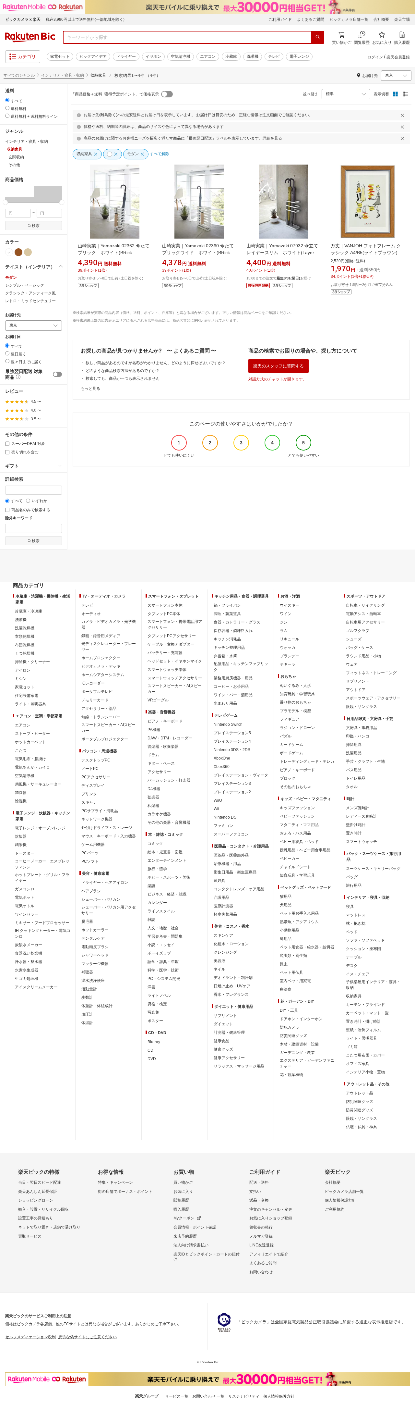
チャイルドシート (295, 867)
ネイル (219, 969)
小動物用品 (289, 930)
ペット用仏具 (291, 972)
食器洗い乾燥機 (28, 953)
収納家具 (354, 996)
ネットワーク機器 (97, 819)
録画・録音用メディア (100, 636)
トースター (24, 853)
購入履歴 (181, 1209)
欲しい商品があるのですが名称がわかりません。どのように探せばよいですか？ (156, 363)
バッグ (352, 877)
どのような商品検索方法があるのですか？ (123, 370)
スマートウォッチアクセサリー (175, 678)
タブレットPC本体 (164, 614)
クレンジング (225, 952)
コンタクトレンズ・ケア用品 (239, 889)
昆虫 (284, 964)
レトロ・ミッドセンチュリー (30, 301)
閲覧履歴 (181, 1200)
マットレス (355, 915)
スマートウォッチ (361, 841)
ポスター (155, 1021)
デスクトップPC (95, 760)
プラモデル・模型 (295, 711)
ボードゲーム (291, 753)
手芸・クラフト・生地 (365, 761)
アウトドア (355, 689)
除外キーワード (18, 518)
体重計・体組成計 (97, 1006)
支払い (255, 1191)
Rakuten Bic (30, 37)
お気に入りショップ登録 (270, 1218)
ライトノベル (159, 995)
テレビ (274, 56)
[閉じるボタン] (403, 115)
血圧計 (87, 1014)
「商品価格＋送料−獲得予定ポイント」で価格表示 (115, 94)
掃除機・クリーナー (32, 662)
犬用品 (285, 905)
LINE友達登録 (261, 1245)
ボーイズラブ (159, 953)
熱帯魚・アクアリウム (299, 922)
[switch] (57, 374)
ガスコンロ (24, 889)
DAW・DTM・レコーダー (170, 738)
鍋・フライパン (227, 605)
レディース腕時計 (361, 816)
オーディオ (91, 614)
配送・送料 (259, 1182)
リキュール (289, 639)
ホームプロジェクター (100, 658)
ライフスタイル (161, 911)
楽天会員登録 (398, 57)
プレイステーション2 (232, 792)
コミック (155, 843)
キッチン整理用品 (229, 647)
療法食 (285, 989)
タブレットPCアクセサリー (172, 636)
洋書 (151, 987)
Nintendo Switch (228, 724)
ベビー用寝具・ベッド (299, 841)
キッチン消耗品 (227, 639)
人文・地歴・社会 (163, 928)
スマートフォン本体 (165, 605)
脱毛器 (87, 921)
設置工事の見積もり (35, 1218)
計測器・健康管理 (229, 1032)
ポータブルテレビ (97, 691)
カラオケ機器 (159, 814)
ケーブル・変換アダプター (171, 644)
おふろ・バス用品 (295, 833)
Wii (216, 809)
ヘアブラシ (91, 891)
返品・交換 (259, 1200)
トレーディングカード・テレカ (307, 761)
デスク (352, 965)
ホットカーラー (95, 930)
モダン (11, 277)
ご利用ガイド (280, 19)
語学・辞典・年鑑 (163, 961)
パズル (285, 736)
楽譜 (151, 886)
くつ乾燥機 (24, 653)
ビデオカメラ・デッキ (100, 666)
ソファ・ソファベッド (365, 940)
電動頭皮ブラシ (95, 947)
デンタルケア (93, 938)
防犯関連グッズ (359, 1101)
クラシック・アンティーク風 (30, 293)
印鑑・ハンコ (357, 736)
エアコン (208, 56)
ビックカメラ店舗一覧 (348, 19)
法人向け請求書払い (190, 1245)
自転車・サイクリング (365, 605)
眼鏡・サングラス (361, 706)
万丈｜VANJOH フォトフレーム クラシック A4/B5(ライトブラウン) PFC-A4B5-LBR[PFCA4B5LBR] (366, 252)
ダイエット (223, 1024)
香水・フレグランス (231, 994)
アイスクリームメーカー (36, 987)
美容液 (219, 961)
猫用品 (285, 896)
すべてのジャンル (19, 75)
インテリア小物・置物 (365, 1072)
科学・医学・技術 (163, 970)
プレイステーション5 (232, 733)
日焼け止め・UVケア (232, 986)
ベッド (352, 932)
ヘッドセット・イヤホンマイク (175, 661)
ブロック (287, 778)
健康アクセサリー (229, 1058)
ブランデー (289, 656)
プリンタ (89, 794)
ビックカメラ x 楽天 (23, 19)
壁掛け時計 (355, 824)
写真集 (153, 1012)
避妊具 (219, 880)
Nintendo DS (225, 817)
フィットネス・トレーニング (371, 673)
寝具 (350, 906)
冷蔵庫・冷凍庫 (28, 611)
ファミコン (223, 825)
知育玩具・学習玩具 (297, 694)
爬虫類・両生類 (293, 955)
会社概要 (381, 19)
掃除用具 (354, 744)
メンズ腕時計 (357, 808)
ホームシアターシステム (102, 675)
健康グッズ (223, 1049)
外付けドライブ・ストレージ (106, 827)
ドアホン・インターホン (301, 1019)
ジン (284, 622)
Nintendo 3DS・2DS (232, 750)
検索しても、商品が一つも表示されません (123, 378)
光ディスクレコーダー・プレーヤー (108, 646)
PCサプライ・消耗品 (99, 811)
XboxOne (222, 758)
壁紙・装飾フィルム (363, 1030)
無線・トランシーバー (100, 717)
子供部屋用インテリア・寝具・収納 (373, 985)
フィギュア (289, 719)
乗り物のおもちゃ (295, 702)
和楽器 (153, 805)
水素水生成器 (26, 970)
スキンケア (223, 935)
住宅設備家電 (26, 695)
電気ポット (24, 897)
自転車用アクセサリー (365, 622)
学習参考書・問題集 (165, 936)
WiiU (218, 800)
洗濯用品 (354, 753)
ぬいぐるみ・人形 (295, 685)
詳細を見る (272, 138)
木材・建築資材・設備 (299, 1044)
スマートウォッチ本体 (167, 669)
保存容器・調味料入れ (233, 630)
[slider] (5, 202)
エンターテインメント (167, 860)
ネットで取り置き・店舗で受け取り (49, 1227)
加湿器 (21, 792)
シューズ (354, 639)
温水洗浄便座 (93, 980)
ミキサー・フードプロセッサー (42, 923)
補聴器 (87, 972)
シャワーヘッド (95, 955)
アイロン (22, 670)
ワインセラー (26, 914)
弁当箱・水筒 (225, 656)
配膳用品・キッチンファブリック (241, 667)
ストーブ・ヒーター (32, 733)
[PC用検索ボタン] (317, 37)
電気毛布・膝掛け (30, 759)
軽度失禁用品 (225, 914)
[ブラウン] (18, 252)
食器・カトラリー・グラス (237, 622)
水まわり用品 (225, 703)
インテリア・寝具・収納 (62, 75)
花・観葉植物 (291, 1074)
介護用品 (221, 897)
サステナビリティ (243, 1396)
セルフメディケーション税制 (30, 1337)
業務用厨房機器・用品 (233, 678)
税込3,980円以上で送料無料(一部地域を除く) (85, 19)
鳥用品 (285, 938)
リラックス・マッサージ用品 (239, 1066)
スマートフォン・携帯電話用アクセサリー (175, 624)
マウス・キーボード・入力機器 (108, 836)
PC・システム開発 (164, 978)
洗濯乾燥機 (24, 628)
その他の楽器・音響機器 (169, 822)
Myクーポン (183, 1218)
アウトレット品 (359, 1093)
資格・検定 (157, 1004)
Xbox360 (222, 766)
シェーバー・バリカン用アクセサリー (108, 910)
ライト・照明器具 (30, 704)
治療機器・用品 (227, 863)
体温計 (87, 1022)
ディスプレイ (93, 785)
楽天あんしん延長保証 (37, 1191)
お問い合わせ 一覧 (208, 1396)
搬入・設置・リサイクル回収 (43, 1209)
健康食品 (221, 1041)
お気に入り (183, 1191)
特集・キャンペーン (115, 1182)
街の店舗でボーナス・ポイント (125, 1191)
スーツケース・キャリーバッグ (373, 868)
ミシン (21, 678)
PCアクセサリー (95, 777)
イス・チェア (357, 974)
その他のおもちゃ (295, 787)
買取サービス (30, 1236)
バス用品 (354, 770)
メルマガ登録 (261, 1236)
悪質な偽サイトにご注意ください (87, 1337)
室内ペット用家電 (295, 981)
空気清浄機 (180, 56)
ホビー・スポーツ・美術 (169, 877)
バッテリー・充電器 (165, 652)
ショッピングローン (35, 1200)
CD (150, 1050)
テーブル (354, 957)
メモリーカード (95, 700)
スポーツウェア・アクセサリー (373, 698)
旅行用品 (354, 885)
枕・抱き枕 (355, 923)
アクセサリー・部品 (98, 708)
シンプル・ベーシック (24, 285)
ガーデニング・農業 (297, 1052)
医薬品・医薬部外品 (231, 855)
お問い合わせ (261, 1272)
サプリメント (225, 1015)
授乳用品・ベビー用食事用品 (305, 850)
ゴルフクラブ (357, 630)
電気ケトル (24, 906)
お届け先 (13, 315)
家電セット (60, 56)
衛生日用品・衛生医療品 (235, 872)
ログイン (375, 57)
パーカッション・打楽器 (169, 780)
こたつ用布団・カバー (365, 1055)
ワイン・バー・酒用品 (233, 695)
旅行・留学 (157, 869)
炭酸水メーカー (28, 945)
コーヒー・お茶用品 (231, 686)
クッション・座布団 (363, 948)
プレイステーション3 (232, 783)
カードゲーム (291, 744)
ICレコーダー (93, 683)
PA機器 (154, 729)
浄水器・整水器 (28, 961)
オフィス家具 (357, 1063)
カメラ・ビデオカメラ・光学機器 (108, 624)
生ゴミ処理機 (26, 978)
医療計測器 (223, 906)
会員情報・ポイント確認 (194, 1227)
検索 (36, 225)
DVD (152, 1059)
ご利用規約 (334, 1209)
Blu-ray (154, 1042)
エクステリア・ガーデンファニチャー (307, 1063)
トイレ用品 (355, 778)
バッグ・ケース (359, 647)
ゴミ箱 (352, 1047)
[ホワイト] (9, 252)
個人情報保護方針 (340, 1200)
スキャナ (89, 802)
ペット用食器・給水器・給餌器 (307, 947)
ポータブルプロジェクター (104, 739)
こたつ (21, 750)
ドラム (153, 755)
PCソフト (90, 861)
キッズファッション (297, 808)
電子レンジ (299, 56)
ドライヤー (126, 56)
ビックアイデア (93, 56)
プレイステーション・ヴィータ (241, 775)
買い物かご (183, 1182)
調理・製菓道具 (227, 614)
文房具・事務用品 (361, 727)
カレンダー (157, 902)
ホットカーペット (30, 742)
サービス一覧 (176, 1396)
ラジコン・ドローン (297, 727)
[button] (19, 194)
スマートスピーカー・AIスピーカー (108, 728)
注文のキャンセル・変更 (270, 1209)
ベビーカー (289, 858)
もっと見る (90, 388)
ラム (284, 630)
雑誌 (151, 919)
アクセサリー (159, 772)
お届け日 (13, 337)
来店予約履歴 (185, 1236)
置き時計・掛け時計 (363, 1021)
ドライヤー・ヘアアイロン (104, 882)
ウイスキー (289, 605)
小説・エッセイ (161, 945)
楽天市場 (402, 19)
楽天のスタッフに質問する (278, 366)
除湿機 (21, 801)
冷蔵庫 (231, 56)
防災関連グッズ (293, 1035)
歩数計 (87, 997)
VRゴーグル (158, 700)
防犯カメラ (289, 1027)
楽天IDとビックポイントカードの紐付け (206, 1257)
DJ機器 (154, 788)
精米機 (21, 845)
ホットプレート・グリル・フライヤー (42, 877)
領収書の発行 (261, 1227)
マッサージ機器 (95, 963)
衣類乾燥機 (24, 636)
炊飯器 (21, 836)
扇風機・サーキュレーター (38, 784)
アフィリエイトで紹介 (268, 1254)
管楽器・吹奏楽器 (163, 746)
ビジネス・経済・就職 (167, 894)
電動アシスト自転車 (363, 614)
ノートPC (90, 768)
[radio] (7, 100)
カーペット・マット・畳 (367, 1013)
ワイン (285, 614)
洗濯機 (252, 56)
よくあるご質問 (310, 19)
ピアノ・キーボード (165, 721)
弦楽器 (153, 797)
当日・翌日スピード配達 (39, 1182)
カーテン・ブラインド (365, 1004)
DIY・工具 (289, 1010)
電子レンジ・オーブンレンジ (40, 828)
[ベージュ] (28, 252)
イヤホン (153, 56)
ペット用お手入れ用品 (299, 913)
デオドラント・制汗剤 (233, 977)
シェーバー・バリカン (100, 899)
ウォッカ (287, 647)
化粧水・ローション (231, 944)
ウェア (352, 664)
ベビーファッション (297, 816)
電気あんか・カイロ (32, 767)
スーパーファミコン (231, 834)
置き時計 (354, 833)
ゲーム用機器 (93, 844)
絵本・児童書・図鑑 (165, 852)
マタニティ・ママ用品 (299, 824)
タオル (352, 787)
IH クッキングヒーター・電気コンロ (42, 933)
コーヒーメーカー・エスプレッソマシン (42, 864)
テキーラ (287, 664)
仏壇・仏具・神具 (361, 1127)
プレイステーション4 (232, 741)
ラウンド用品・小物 (363, 656)
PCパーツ (90, 853)
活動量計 (89, 989)
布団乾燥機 (24, 645)
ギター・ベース (161, 763)
